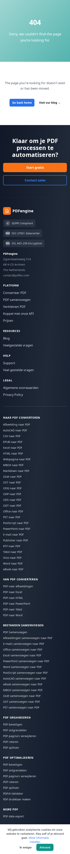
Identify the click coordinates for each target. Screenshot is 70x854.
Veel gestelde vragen (18, 370)
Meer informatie (39, 837)
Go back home (22, 102)
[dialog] (35, 839)
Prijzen (8, 320)
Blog (6, 338)
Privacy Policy (13, 395)
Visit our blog (50, 102)
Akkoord (44, 847)
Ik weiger (26, 847)
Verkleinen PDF (14, 307)
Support (9, 363)
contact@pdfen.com (16, 275)
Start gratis (35, 167)
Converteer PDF (14, 293)
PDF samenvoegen (17, 300)
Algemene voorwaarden (20, 388)
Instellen (35, 841)
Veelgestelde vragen (18, 345)
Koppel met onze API (18, 313)
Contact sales (35, 180)
